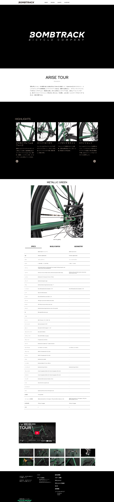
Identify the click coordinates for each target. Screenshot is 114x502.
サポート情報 (58, 477)
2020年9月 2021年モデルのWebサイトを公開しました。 (26, 480)
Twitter (58, 494)
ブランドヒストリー (43, 480)
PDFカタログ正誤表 (59, 483)
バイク (38, 475)
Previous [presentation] (17, 161)
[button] (56, 163)
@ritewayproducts (71, 475)
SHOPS (59, 2)
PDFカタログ (58, 480)
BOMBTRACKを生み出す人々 (45, 482)
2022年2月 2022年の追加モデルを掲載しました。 (26, 477)
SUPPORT (67, 2)
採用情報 (57, 488)
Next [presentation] (94, 161)
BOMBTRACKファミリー (44, 479)
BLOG (56, 486)
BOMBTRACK (26, 2)
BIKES (46, 2)
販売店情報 (57, 475)
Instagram (59, 493)
